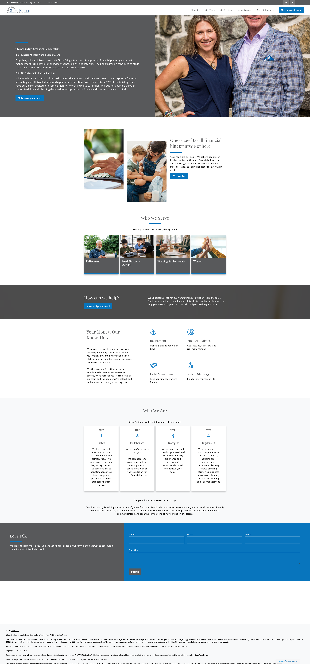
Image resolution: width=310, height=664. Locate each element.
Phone (248, 534)
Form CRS (15, 630)
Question (133, 550)
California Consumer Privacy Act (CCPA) (86, 646)
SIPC (82, 655)
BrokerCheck (62, 635)
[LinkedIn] (286, 2)
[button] (195, 9)
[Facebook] (292, 2)
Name (132, 534)
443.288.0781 (52, 2)
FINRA (77, 655)
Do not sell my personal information (173, 646)
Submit (135, 571)
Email (190, 534)
